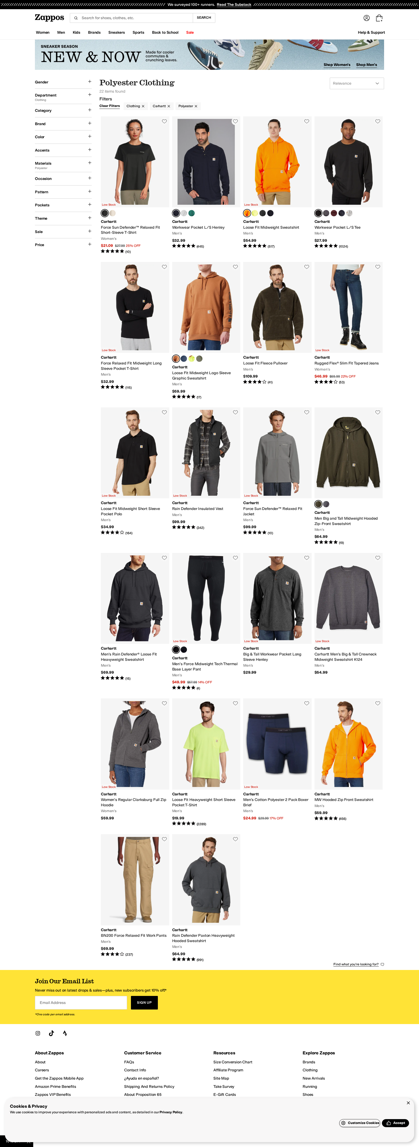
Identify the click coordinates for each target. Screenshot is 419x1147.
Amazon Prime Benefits (55, 1086)
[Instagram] (37, 1033)
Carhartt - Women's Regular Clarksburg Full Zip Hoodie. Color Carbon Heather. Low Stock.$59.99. (135, 762)
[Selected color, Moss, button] (318, 504)
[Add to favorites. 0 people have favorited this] (164, 121)
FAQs (129, 1062)
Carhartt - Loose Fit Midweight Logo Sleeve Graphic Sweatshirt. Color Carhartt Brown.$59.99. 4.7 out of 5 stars (206, 331)
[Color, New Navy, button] (270, 213)
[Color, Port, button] (334, 213)
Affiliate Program (228, 1070)
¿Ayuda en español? (141, 1078)
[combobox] (131, 18)
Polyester (185, 106)
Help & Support (371, 32)
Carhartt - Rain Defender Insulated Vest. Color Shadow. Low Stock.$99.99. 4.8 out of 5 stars (206, 476)
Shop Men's (366, 64)
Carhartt (159, 106)
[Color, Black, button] (262, 213)
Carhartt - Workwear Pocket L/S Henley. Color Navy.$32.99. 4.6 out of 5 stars (206, 185)
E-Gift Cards (224, 1094)
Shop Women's (337, 64)
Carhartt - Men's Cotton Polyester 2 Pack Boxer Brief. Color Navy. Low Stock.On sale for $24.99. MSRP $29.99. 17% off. (277, 762)
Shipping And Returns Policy (149, 1086)
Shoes (308, 1094)
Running (310, 1086)
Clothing (133, 106)
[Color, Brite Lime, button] (255, 213)
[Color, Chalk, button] (112, 213)
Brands (309, 1062)
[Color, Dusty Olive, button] (199, 359)
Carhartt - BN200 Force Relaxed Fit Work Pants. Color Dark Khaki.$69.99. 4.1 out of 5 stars (135, 898)
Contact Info (135, 1070)
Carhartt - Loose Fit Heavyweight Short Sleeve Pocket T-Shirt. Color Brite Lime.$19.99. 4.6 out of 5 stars (206, 762)
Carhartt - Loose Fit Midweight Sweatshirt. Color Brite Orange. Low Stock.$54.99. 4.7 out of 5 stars (277, 185)
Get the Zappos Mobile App (59, 1078)
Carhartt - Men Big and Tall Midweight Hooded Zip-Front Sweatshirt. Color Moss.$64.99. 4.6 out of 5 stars (348, 476)
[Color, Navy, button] (342, 213)
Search (204, 18)
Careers (42, 1070)
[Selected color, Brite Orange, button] (247, 213)
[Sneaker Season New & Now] (209, 55)
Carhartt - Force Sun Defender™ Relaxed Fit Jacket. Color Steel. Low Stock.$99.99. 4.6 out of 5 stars (277, 476)
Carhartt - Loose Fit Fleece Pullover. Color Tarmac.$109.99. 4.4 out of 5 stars (277, 331)
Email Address (52, 1002)
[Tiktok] (51, 1033)
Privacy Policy (171, 1112)
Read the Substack (234, 4)
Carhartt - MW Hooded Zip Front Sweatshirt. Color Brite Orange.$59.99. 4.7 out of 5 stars (348, 762)
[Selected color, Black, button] (105, 213)
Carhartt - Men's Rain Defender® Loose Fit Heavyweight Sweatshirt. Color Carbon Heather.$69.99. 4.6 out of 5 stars (135, 622)
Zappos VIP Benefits (53, 1094)
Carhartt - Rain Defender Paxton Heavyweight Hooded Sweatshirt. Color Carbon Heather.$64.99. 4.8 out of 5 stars (206, 898)
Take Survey (223, 1086)
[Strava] (65, 1033)
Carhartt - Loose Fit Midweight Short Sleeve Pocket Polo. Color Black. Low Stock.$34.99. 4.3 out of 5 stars (135, 476)
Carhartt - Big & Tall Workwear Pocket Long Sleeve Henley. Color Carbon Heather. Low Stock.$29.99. (277, 622)
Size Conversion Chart (232, 1062)
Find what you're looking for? (356, 964)
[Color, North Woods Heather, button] (191, 213)
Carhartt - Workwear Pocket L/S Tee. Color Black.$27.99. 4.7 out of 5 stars (348, 185)
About (40, 1062)
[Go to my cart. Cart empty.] (379, 18)
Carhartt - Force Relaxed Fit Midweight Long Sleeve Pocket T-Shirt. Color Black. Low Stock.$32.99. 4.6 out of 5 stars (135, 331)
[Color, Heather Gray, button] (184, 213)
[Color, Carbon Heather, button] (326, 213)
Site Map (221, 1078)
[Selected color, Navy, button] (176, 213)
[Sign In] (366, 18)
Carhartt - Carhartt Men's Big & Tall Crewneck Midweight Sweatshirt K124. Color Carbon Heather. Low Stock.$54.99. (348, 622)
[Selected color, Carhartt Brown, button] (176, 359)
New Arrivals (314, 1078)
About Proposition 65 (142, 1094)
